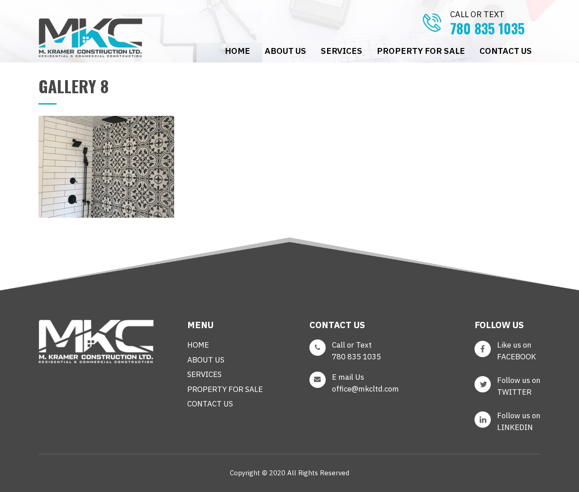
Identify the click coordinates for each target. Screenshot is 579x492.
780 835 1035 (487, 23)
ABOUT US (285, 50)
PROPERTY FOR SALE (421, 50)
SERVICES (341, 50)
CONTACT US (505, 50)
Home (237, 50)
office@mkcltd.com (365, 389)
